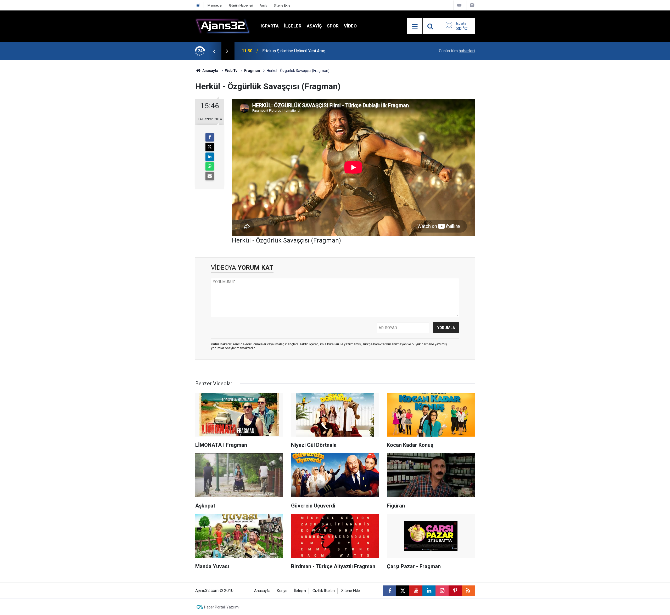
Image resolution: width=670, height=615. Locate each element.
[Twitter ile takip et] (402, 590)
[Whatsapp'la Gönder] (209, 166)
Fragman (252, 71)
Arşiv (263, 5)
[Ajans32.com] (222, 25)
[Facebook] (209, 137)
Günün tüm (457, 50)
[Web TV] (459, 5)
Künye (282, 591)
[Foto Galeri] (472, 5)
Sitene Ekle (282, 5)
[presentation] (214, 51)
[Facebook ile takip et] (389, 590)
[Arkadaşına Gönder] (209, 176)
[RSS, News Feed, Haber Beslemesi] (468, 590)
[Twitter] (209, 147)
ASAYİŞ (314, 26)
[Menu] (415, 26)
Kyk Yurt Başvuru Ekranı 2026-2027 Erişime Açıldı (307, 50)
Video (350, 26)
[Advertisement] (170, 138)
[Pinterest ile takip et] (455, 590)
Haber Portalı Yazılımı (221, 607)
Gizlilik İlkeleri (323, 591)
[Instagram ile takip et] (442, 590)
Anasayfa (210, 71)
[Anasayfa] (198, 5)
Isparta (270, 26)
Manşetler (215, 5)
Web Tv (231, 71)
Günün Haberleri (241, 5)
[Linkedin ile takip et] (429, 590)
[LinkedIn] (209, 157)
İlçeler (293, 26)
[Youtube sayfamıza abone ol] (415, 590)
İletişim (300, 591)
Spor (333, 26)
